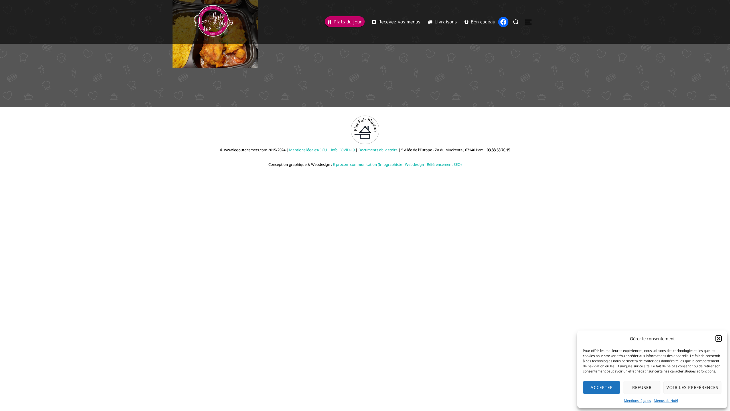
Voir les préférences (692, 387)
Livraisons (446, 22)
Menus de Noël (666, 400)
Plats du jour (348, 22)
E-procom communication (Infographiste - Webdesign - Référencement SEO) (397, 164)
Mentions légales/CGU (308, 149)
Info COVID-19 (343, 149)
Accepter (602, 387)
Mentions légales (637, 400)
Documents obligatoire (378, 149)
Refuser (642, 387)
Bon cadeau (483, 22)
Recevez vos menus (399, 22)
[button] (718, 338)
